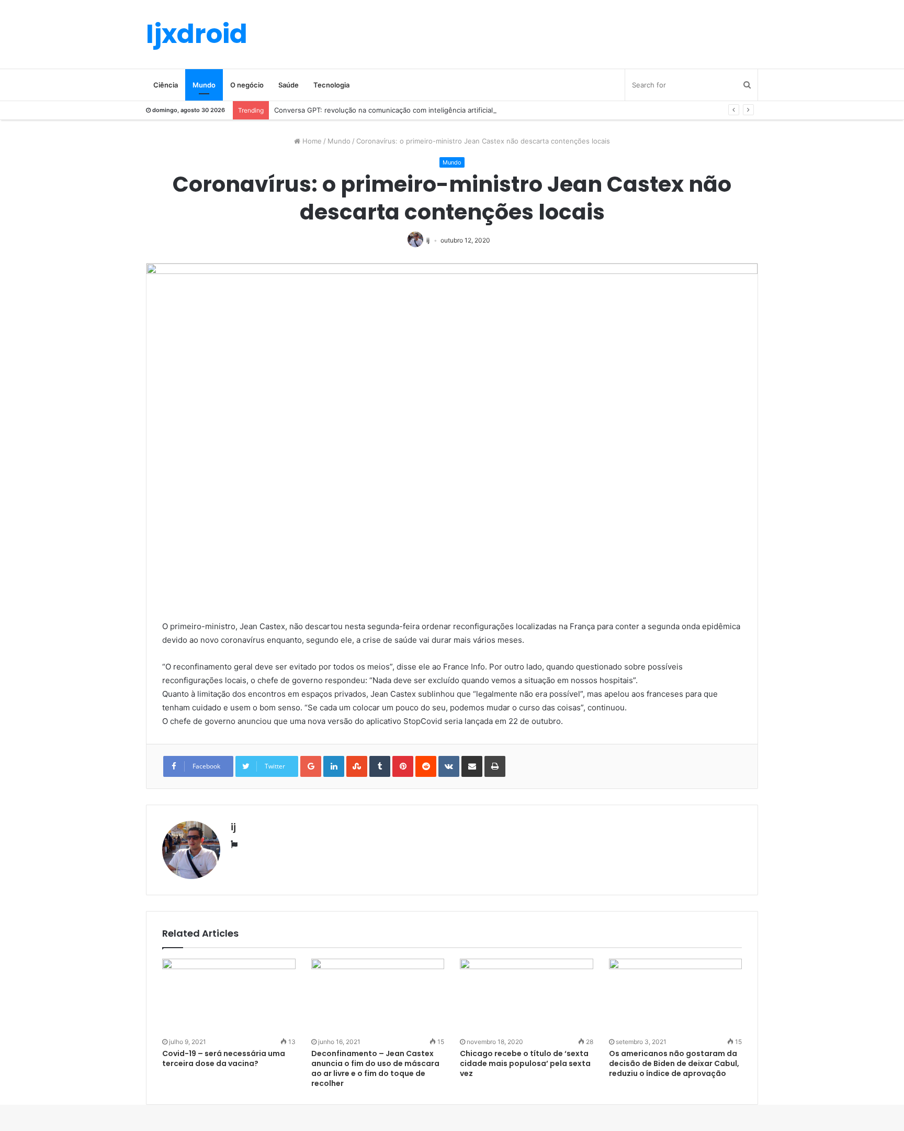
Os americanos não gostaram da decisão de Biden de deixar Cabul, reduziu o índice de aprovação (674, 1063)
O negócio (247, 85)
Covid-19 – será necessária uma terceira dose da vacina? (223, 1058)
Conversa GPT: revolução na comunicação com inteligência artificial (383, 110)
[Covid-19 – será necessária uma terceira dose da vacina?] (229, 996)
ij (428, 240)
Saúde (288, 85)
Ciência (165, 85)
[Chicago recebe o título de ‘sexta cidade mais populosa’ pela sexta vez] (526, 996)
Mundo (204, 85)
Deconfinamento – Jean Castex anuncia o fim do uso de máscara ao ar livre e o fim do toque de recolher (375, 1068)
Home (311, 141)
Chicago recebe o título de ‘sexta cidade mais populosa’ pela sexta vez (525, 1063)
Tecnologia (331, 85)
